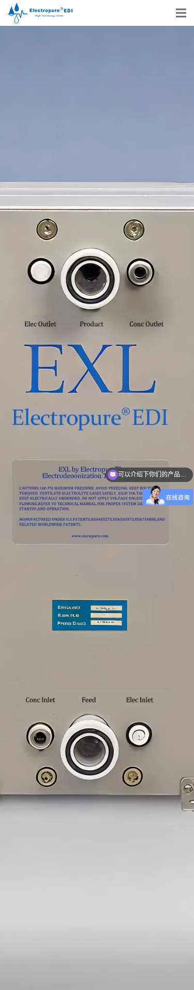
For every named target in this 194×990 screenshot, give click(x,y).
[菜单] (181, 13)
